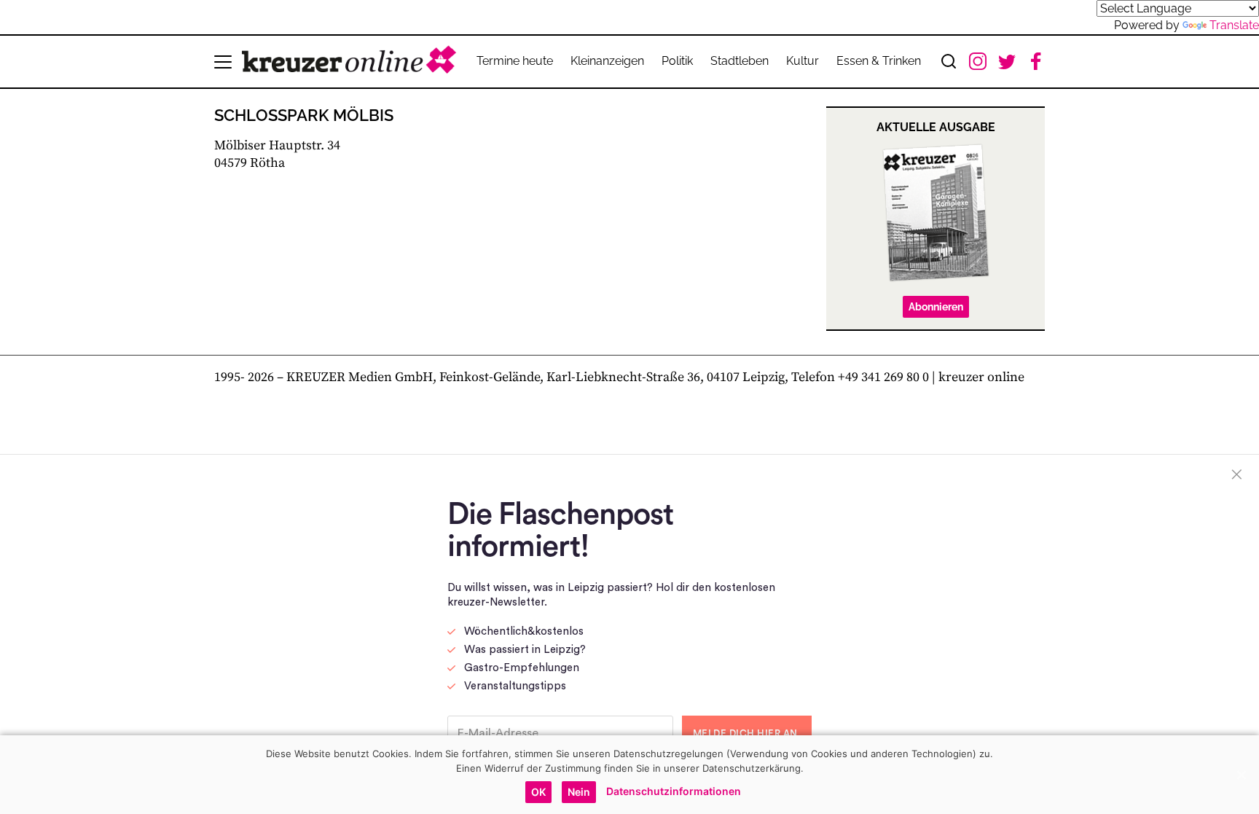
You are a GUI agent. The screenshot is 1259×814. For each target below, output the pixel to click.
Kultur (802, 61)
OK (538, 792)
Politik (677, 61)
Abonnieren (936, 307)
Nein (579, 792)
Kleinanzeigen (607, 61)
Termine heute (514, 61)
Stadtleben (739, 61)
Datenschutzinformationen (673, 791)
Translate (1234, 25)
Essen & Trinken (878, 61)
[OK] (1240, 774)
